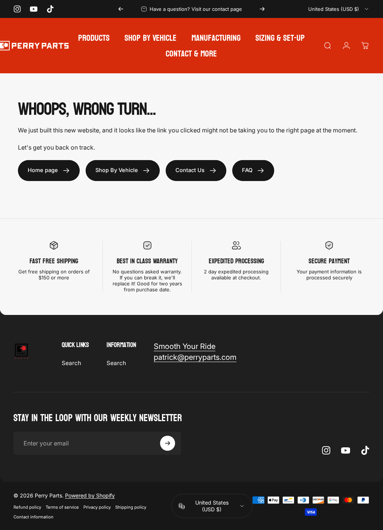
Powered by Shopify (90, 495)
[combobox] (339, 9)
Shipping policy (130, 507)
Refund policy (27, 507)
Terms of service (62, 507)
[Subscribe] (167, 443)
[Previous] (121, 9)
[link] (49, 170)
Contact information (33, 517)
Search (71, 363)
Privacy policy (97, 507)
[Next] (262, 9)
